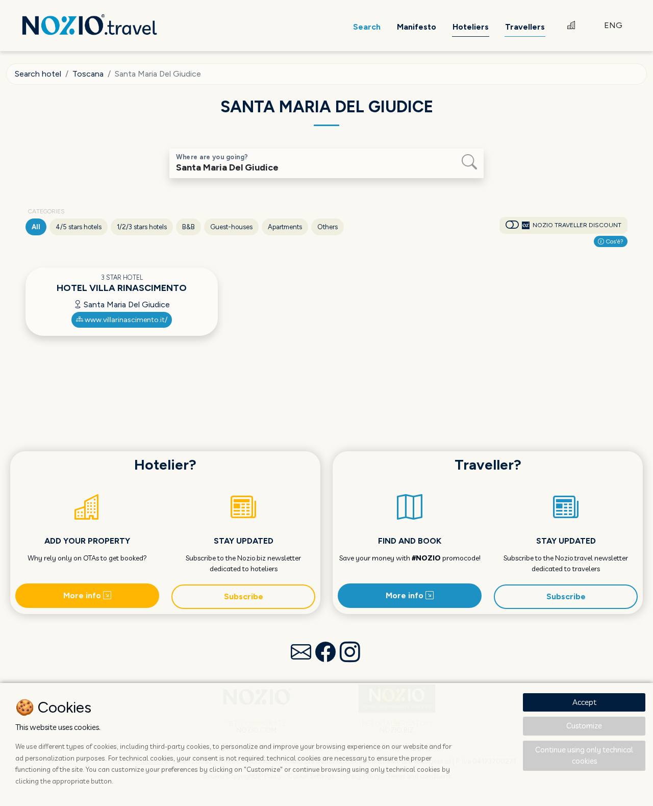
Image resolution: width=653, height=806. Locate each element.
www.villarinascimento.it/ (125, 319)
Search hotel (38, 74)
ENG (613, 25)
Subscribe (243, 596)
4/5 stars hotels (79, 227)
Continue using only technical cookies (584, 755)
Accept (584, 702)
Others (327, 227)
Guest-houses (231, 227)
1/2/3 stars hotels (142, 227)
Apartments (285, 227)
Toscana (88, 74)
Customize (584, 725)
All (36, 227)
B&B (188, 227)
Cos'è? (613, 241)
